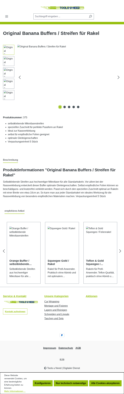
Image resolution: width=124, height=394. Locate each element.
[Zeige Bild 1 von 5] (60, 107)
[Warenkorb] (119, 16)
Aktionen (91, 296)
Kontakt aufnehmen (15, 311)
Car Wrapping (51, 301)
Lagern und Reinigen (55, 310)
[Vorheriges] (19, 77)
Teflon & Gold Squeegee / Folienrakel (95, 262)
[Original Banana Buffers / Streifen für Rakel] (69, 77)
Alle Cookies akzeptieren (105, 383)
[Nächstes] (118, 77)
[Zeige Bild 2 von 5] (64, 107)
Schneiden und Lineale (56, 314)
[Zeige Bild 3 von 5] (69, 107)
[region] (62, 77)
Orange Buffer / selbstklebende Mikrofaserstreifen (21, 262)
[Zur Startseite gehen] (62, 8)
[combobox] (60, 16)
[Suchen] (90, 16)
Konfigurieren (43, 383)
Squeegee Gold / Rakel (58, 262)
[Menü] (6, 16)
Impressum (49, 348)
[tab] (10, 160)
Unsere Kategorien (56, 296)
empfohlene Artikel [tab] (14, 211)
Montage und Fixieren (56, 306)
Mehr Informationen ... (15, 391)
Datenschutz (66, 348)
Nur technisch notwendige (71, 383)
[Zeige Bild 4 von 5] (73, 107)
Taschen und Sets (54, 318)
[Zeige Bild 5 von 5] (78, 107)
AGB (78, 348)
